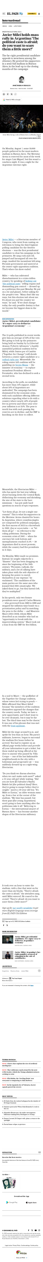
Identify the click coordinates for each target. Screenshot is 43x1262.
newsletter (7, 1152)
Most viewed (7, 1096)
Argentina (5, 971)
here (32, 985)
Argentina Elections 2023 (11, 32)
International (11, 20)
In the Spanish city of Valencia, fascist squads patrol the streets (19, 1086)
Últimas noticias (9, 1059)
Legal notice (8, 1245)
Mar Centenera (19, 961)
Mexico (5, 26)
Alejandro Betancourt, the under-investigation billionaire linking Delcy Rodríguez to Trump (19, 1113)
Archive (5, 1174)
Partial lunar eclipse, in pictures (14, 1124)
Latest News (17, 26)
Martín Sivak (19, 945)
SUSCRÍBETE (32, 13)
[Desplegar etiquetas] (39, 970)
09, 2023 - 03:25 (26, 88)
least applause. (18, 725)
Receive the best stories (11, 1157)
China (10, 26)
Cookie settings (25, 1245)
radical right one (10, 359)
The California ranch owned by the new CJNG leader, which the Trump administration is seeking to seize (20, 1072)
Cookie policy (34, 1245)
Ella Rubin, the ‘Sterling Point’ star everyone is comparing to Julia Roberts (18, 1079)
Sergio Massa (21, 365)
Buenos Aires (15, 971)
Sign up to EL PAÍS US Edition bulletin (17, 921)
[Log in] (39, 13)
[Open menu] (4, 13)
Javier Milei (8, 239)
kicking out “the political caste (19, 282)
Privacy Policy (16, 1245)
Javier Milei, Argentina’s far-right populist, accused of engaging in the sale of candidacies (28, 955)
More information (7, 980)
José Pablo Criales (22, 85)
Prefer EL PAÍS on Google (13, 99)
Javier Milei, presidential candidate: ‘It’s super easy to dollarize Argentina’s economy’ (21, 323)
